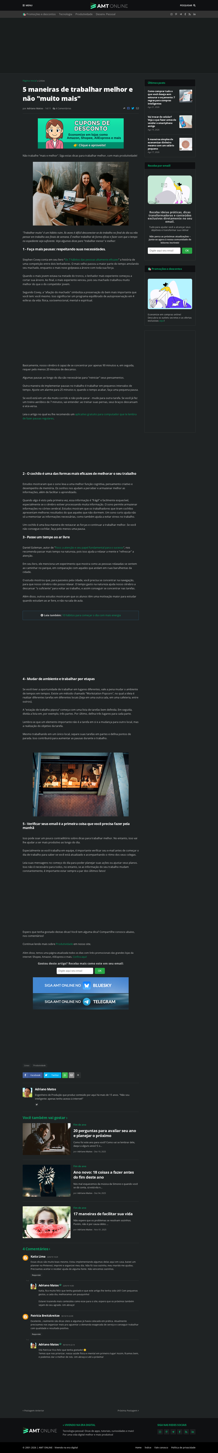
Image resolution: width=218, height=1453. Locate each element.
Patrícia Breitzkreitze (45, 1315)
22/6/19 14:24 (52, 1257)
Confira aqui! (80, 956)
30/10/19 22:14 (69, 1345)
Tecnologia (65, 14)
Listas (42, 80)
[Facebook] (128, 108)
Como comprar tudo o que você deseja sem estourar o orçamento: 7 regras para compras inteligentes (161, 97)
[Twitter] (133, 108)
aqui (161, 320)
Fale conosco (161, 1447)
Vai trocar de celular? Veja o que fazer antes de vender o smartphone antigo (162, 121)
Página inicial (30, 80)
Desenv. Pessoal (105, 14)
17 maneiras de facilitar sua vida (103, 1213)
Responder (36, 1275)
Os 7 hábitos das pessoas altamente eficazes (91, 259)
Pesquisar (186, 5)
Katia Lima (38, 1256)
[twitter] (36, 1104)
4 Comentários (63, 108)
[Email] (137, 108)
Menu (29, 5)
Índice (148, 1447)
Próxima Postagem (127, 1410)
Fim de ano (79, 1124)
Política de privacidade (183, 1447)
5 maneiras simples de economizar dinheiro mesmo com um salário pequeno (161, 144)
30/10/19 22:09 (67, 1316)
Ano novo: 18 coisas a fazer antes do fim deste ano (103, 1175)
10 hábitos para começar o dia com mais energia (91, 615)
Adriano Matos (45, 1089)
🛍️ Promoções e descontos (39, 14)
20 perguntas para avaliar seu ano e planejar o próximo (104, 1133)
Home (138, 1447)
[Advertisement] (109, 45)
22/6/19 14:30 (68, 1285)
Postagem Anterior (34, 1410)
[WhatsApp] (65, 1075)
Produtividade (84, 14)
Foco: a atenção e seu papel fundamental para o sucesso (89, 547)
